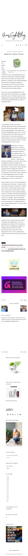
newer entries (4, 352)
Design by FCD (20, 554)
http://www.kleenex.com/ (20, 72)
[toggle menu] (1, 45)
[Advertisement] (14, 17)
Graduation (10, 51)
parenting (20, 51)
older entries (24, 352)
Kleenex (15, 51)
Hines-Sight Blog (12, 554)
